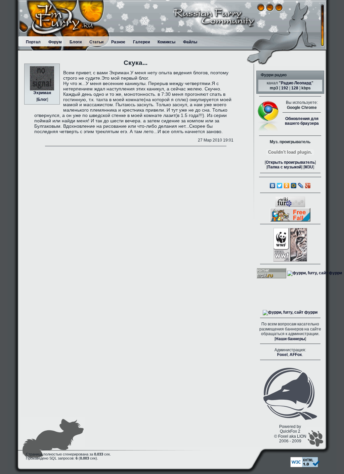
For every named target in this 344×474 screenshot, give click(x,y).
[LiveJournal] (300, 185)
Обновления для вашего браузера (302, 121)
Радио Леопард (296, 83)
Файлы (190, 42)
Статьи (96, 42)
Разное (118, 42)
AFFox (296, 354)
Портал (33, 42)
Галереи (141, 42)
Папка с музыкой (284, 167)
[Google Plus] (307, 185)
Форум (55, 42)
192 (284, 88)
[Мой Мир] (293, 185)
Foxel (282, 354)
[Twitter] (279, 185)
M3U (308, 167)
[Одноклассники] (286, 185)
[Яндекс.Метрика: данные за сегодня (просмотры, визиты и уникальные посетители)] (290, 312)
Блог (42, 99)
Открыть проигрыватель (290, 162)
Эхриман (42, 92)
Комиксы (166, 42)
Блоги (76, 42)
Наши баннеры (290, 339)
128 (294, 88)
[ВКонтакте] (272, 185)
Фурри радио (274, 75)
